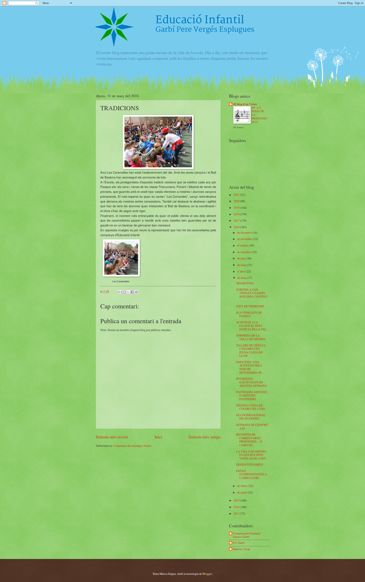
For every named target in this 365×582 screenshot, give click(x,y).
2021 (237, 195)
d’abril (241, 271)
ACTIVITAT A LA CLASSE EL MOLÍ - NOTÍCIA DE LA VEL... (252, 325)
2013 (237, 513)
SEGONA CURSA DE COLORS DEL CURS (250, 407)
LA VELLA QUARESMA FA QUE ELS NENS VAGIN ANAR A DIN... (252, 454)
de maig (242, 265)
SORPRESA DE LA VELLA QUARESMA (250, 337)
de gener (242, 492)
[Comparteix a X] (128, 292)
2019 (237, 208)
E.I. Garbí (239, 543)
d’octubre (243, 245)
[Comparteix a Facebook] (132, 292)
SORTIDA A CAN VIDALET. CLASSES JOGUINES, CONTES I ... (251, 295)
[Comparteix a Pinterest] (136, 292)
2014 (237, 507)
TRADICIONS (245, 283)
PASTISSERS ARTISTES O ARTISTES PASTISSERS (251, 395)
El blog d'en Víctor (245, 104)
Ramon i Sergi (241, 549)
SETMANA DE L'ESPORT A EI (252, 426)
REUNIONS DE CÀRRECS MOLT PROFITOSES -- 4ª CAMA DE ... (249, 439)
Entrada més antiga (205, 436)
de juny (242, 258)
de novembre (245, 239)
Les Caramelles (120, 281)
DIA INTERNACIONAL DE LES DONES (251, 417)
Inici (158, 436)
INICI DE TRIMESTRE (250, 306)
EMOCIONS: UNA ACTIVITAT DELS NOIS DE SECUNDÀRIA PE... (250, 367)
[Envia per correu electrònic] (120, 292)
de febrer (242, 486)
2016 (237, 227)
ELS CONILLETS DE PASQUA (249, 314)
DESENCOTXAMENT (249, 464)
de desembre (244, 232)
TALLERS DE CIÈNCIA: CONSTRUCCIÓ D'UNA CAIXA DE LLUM (251, 350)
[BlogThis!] (124, 292)
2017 (237, 220)
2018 (237, 214)
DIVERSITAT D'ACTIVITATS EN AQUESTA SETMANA (251, 382)
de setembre (244, 252)
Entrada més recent (112, 436)
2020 (237, 201)
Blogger (207, 574)
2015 (237, 500)
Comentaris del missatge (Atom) (132, 446)
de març (242, 278)
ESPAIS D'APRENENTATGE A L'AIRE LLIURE (251, 474)
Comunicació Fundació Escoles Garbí (246, 535)
